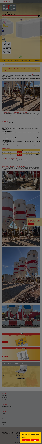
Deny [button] (35, 440)
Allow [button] (26, 440)
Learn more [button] (24, 437)
